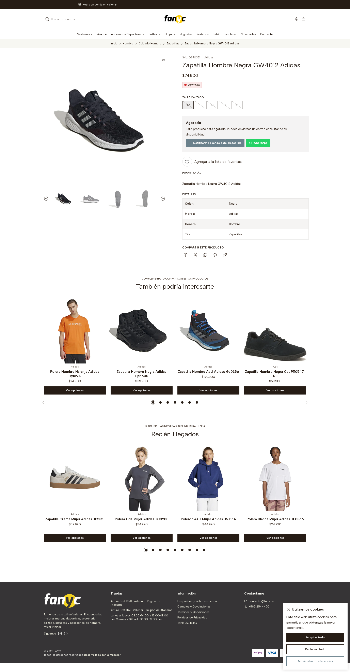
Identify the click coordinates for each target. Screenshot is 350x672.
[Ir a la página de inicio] (175, 19)
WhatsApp (260, 142)
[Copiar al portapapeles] (225, 255)
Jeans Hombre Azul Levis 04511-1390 (275, 372)
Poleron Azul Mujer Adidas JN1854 (208, 519)
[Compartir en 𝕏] (195, 255)
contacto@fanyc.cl (261, 601)
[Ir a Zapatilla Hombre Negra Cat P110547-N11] (208, 330)
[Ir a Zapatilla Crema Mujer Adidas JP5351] (74, 477)
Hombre (128, 43)
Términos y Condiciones (193, 612)
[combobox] (66, 19)
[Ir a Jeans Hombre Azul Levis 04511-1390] (275, 330)
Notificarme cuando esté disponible (217, 142)
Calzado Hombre (150, 43)
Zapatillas (172, 43)
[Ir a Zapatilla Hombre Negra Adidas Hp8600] (75, 330)
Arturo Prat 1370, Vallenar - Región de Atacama (135, 602)
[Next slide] (165, 199)
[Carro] (303, 19)
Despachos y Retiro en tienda (197, 601)
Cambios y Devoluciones (193, 606)
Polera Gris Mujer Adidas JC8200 (142, 519)
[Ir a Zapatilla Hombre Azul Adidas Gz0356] (141, 330)
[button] (85, 34)
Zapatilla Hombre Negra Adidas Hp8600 (75, 374)
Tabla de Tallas (187, 623)
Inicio (114, 43)
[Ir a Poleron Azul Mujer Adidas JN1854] (208, 477)
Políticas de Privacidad (192, 617)
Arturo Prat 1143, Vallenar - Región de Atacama (141, 610)
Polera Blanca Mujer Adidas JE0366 (275, 519)
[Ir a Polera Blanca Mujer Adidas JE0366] (275, 477)
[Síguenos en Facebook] (66, 633)
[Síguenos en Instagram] (60, 633)
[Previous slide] (44, 199)
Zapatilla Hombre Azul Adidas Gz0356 (141, 372)
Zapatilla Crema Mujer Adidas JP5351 (74, 519)
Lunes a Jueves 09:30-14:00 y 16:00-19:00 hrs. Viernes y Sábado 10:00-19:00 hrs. (139, 617)
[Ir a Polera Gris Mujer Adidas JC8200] (141, 477)
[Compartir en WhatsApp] (205, 255)
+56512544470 (259, 606)
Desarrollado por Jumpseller (102, 655)
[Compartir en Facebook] (185, 255)
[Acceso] (296, 19)
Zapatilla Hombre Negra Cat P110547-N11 (208, 374)
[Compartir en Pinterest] (215, 255)
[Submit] (47, 19)
